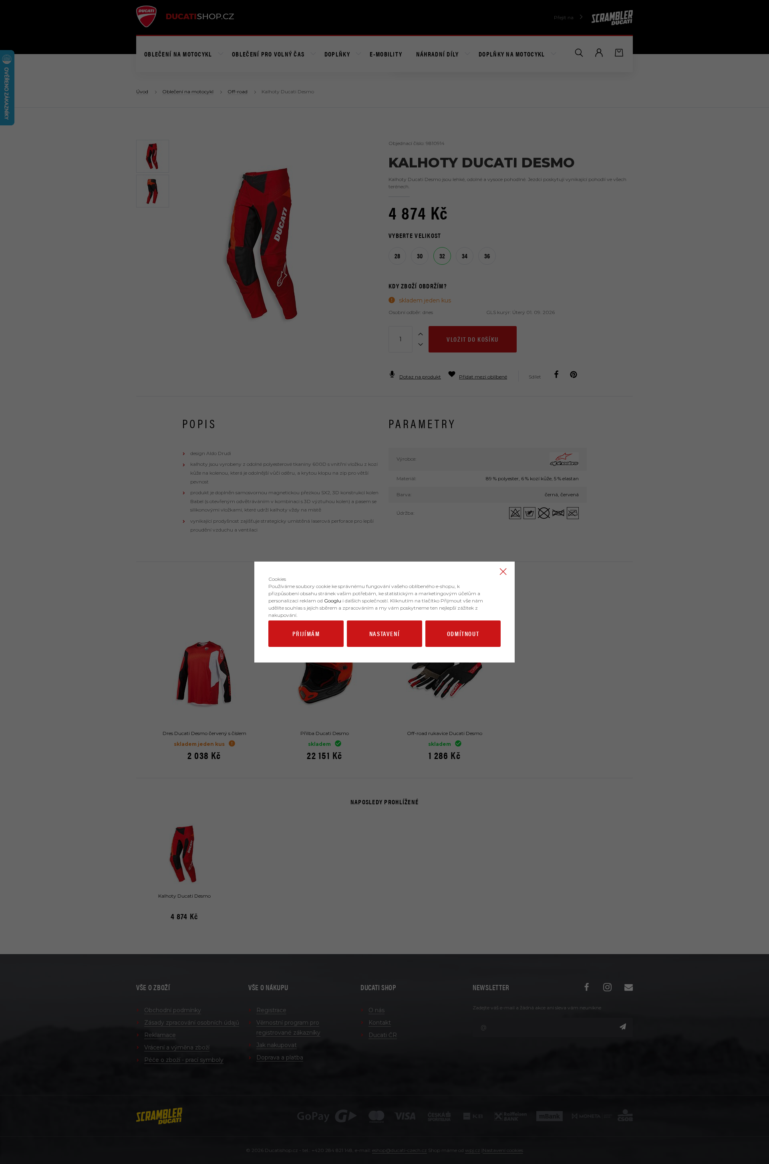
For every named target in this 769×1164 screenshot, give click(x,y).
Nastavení (384, 633)
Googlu (332, 601)
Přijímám (306, 633)
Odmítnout (463, 633)
